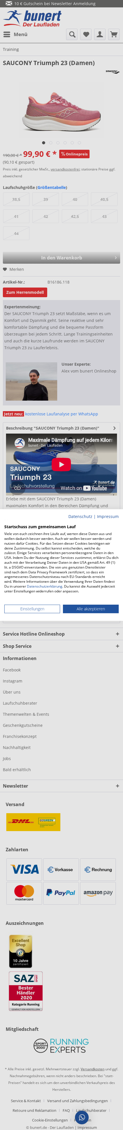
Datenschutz (80, 516)
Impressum (108, 516)
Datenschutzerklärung (44, 586)
